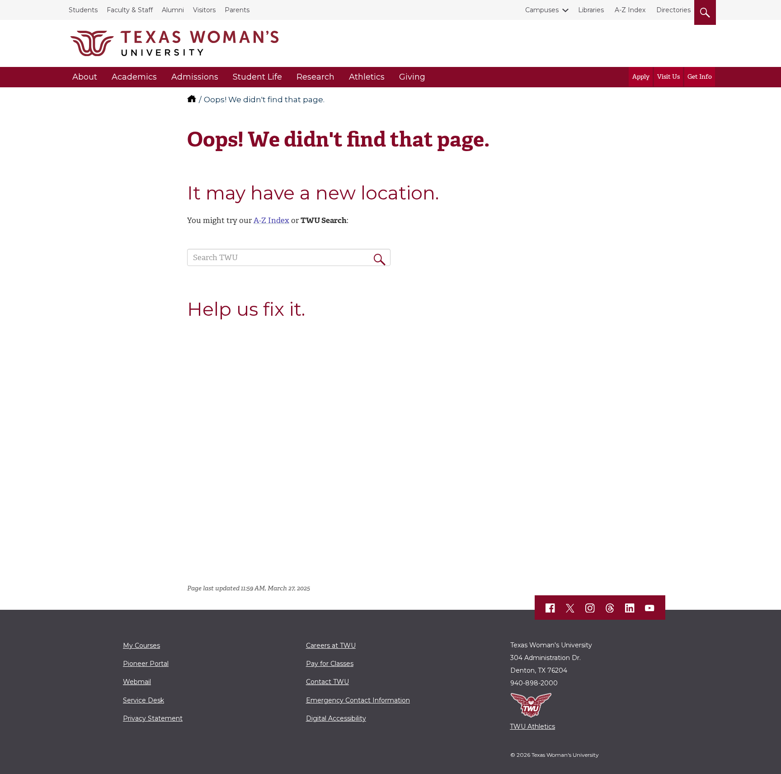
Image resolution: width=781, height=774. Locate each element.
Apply (640, 76)
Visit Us (668, 76)
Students (83, 10)
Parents (237, 10)
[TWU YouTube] (650, 608)
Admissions (194, 77)
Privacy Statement (153, 718)
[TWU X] (570, 608)
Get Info (699, 76)
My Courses (141, 645)
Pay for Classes (329, 664)
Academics (134, 77)
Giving (412, 77)
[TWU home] (192, 99)
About (84, 77)
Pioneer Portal (146, 664)
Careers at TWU (331, 645)
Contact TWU (327, 682)
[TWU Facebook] (550, 608)
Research (315, 77)
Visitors (204, 10)
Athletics (367, 77)
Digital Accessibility (336, 718)
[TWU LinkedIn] (630, 608)
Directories (673, 10)
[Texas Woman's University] (174, 43)
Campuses (542, 10)
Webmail (137, 682)
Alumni (173, 10)
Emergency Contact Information (358, 700)
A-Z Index (630, 10)
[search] (705, 11)
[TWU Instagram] (590, 608)
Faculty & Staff (130, 10)
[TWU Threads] (610, 608)
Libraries (591, 10)
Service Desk (143, 700)
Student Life (257, 77)
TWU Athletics (532, 726)
